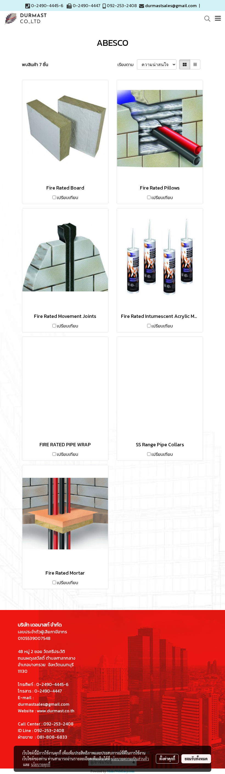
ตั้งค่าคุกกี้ (167, 758)
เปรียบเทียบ (67, 197)
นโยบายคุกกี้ (40, 764)
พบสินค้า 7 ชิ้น (35, 64)
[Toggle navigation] (218, 19)
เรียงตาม (127, 64)
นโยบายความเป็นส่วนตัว (130, 758)
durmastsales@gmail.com (171, 5)
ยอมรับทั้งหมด (196, 758)
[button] (205, 19)
